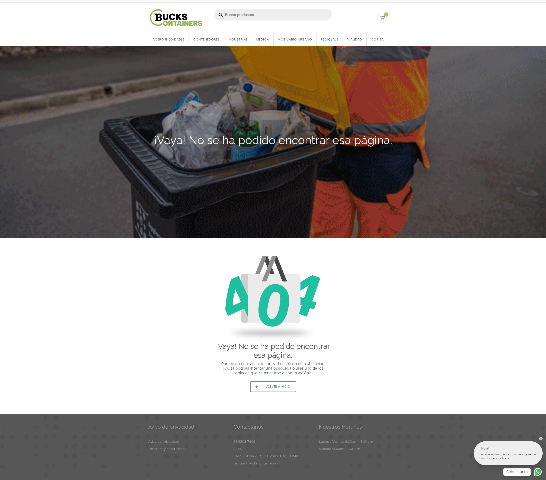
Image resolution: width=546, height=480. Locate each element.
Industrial (238, 39)
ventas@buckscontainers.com (258, 463)
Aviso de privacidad (163, 442)
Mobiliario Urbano (295, 39)
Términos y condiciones (167, 449)
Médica (262, 39)
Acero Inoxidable (168, 39)
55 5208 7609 (244, 442)
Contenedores (206, 39)
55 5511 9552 (243, 449)
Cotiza (377, 39)
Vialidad (354, 39)
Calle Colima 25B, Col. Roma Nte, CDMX (266, 456)
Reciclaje (329, 39)
